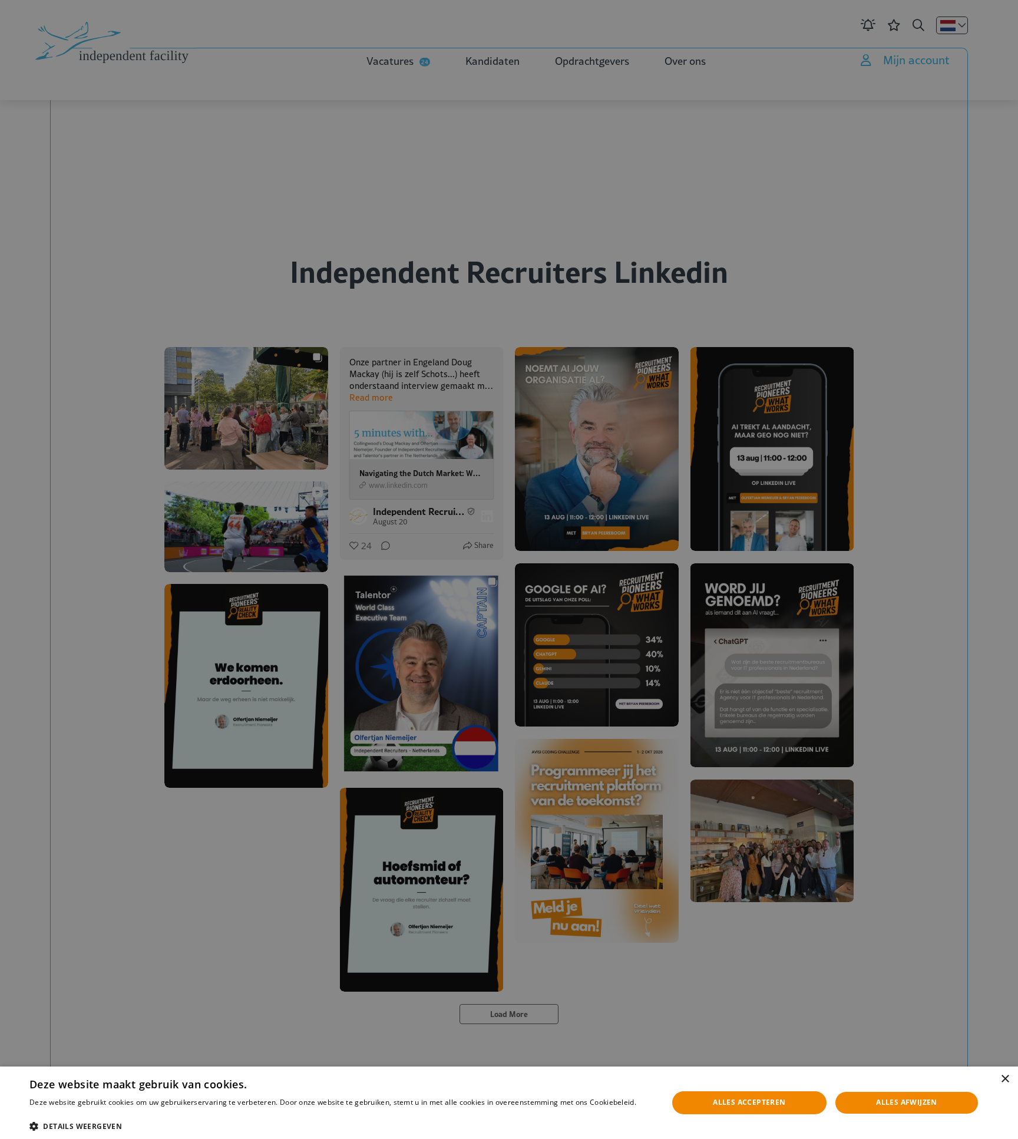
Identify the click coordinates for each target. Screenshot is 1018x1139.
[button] (339, 1125)
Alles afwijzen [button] (906, 1102)
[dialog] (509, 1103)
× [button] (1004, 1079)
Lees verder (48, 1114)
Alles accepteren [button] (749, 1102)
